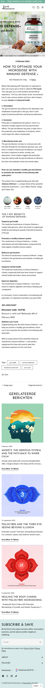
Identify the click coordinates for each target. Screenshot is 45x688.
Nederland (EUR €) (26, 670)
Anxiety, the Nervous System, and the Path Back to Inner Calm (21, 453)
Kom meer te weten (10, 469)
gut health (12, 362)
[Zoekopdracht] (33, 7)
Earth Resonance (14, 683)
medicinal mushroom (11, 367)
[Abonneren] (40, 642)
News (33, 80)
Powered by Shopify (30, 683)
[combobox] (37, 686)
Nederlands (6, 670)
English (36, 686)
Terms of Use (28, 648)
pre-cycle (27, 367)
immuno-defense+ (28, 362)
